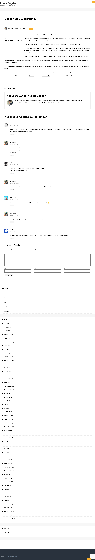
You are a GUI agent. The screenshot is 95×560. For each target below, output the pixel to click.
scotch (60, 84)
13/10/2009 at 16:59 (14, 164)
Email (35, 268)
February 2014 (7, 356)
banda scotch (31, 84)
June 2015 (6, 331)
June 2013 (6, 364)
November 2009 (8, 511)
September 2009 (8, 518)
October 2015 (7, 327)
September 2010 (8, 478)
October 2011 (7, 430)
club (38, 84)
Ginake (12, 163)
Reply (12, 134)
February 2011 (7, 460)
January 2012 (7, 419)
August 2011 (7, 437)
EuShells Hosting (8, 533)
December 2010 (8, 467)
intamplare (54, 84)
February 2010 (7, 504)
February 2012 (7, 415)
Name (6, 268)
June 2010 (6, 489)
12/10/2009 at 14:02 (14, 144)
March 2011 (7, 456)
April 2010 (6, 496)
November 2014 (8, 342)
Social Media (7, 306)
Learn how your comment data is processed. (35, 279)
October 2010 (7, 474)
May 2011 (6, 448)
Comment (7, 253)
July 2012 (6, 401)
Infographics (7, 311)
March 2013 (7, 375)
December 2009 (8, 507)
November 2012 (8, 389)
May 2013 (6, 367)
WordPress (7, 293)
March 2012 (7, 412)
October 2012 (7, 393)
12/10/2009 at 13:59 (14, 125)
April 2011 (6, 452)
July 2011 (6, 441)
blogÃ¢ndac (13, 197)
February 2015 (7, 334)
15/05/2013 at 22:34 (14, 231)
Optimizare (6, 297)
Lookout (15, 556)
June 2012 (6, 404)
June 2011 (6, 445)
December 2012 (8, 386)
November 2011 (8, 426)
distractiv (43, 84)
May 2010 (6, 493)
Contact (88, 4)
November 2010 (8, 471)
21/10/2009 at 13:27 (14, 199)
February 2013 (7, 378)
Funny (31, 29)
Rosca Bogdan (8, 3)
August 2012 (7, 397)
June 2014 (6, 353)
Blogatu (31, 75)
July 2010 (6, 485)
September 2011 (8, 434)
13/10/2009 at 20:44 (14, 183)
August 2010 (7, 482)
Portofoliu (79, 4)
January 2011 (7, 463)
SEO (5, 302)
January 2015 (7, 338)
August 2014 (7, 345)
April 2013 (6, 371)
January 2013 (7, 382)
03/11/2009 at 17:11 (14, 215)
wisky (65, 84)
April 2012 (6, 408)
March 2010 (7, 500)
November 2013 (8, 360)
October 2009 (7, 515)
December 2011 (8, 423)
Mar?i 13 (24, 170)
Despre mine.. (69, 4)
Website (65, 268)
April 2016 (6, 323)
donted (12, 124)
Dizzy (11, 229)
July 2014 (6, 349)
